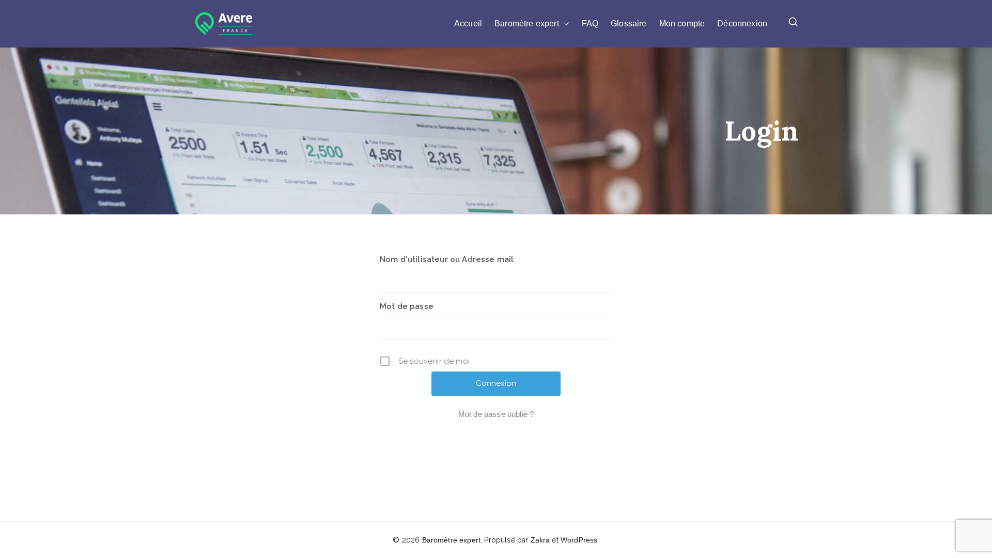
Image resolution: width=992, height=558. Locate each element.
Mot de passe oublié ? (496, 414)
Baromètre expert (526, 23)
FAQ (590, 23)
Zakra (540, 540)
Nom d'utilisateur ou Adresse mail (447, 259)
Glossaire (628, 23)
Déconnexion (742, 23)
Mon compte (682, 23)
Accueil (468, 23)
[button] (564, 23)
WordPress (579, 540)
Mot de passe (406, 306)
